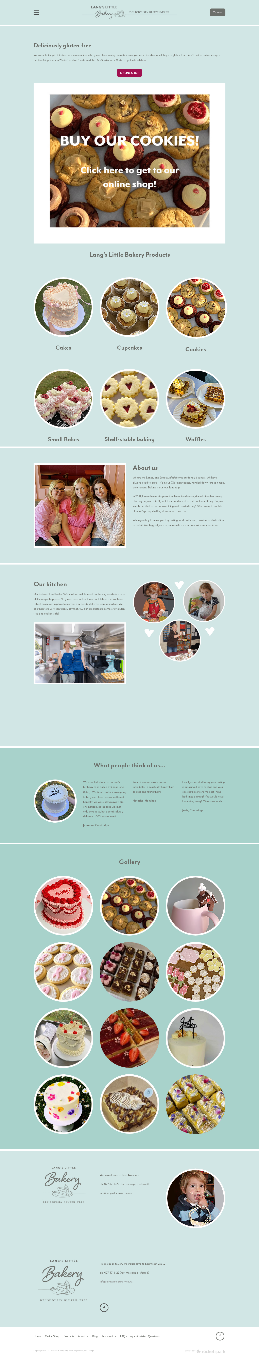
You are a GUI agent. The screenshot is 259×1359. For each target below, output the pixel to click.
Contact (217, 12)
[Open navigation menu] (58, 12)
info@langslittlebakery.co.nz (116, 1193)
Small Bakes (63, 439)
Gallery (129, 861)
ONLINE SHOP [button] (129, 73)
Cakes (63, 347)
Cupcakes (129, 347)
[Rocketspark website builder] (205, 1352)
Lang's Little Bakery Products (129, 254)
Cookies (195, 349)
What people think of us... (130, 765)
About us (145, 467)
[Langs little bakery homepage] (129, 12)
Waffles (196, 439)
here (143, 60)
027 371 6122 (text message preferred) (126, 1184)
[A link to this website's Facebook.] (104, 1307)
